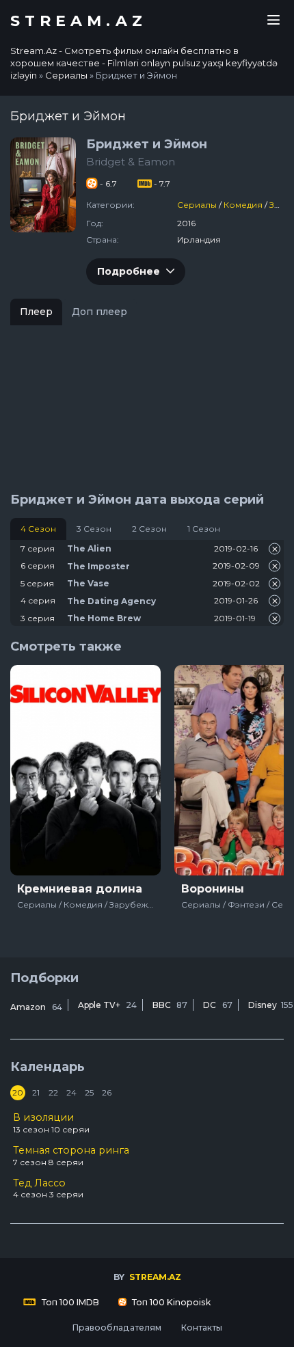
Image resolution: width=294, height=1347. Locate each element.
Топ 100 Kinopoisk (170, 1302)
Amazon (36, 1007)
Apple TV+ (107, 1005)
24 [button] (71, 1092)
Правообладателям (116, 1327)
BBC (169, 1005)
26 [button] (106, 1092)
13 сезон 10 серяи (51, 1122)
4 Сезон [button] (38, 528)
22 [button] (53, 1092)
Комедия (243, 205)
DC (217, 1005)
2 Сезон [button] (149, 528)
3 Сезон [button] (94, 528)
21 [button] (36, 1092)
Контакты (201, 1327)
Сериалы (197, 205)
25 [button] (89, 1092)
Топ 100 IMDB (69, 1302)
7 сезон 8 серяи (71, 1155)
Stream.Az (78, 21)
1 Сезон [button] (203, 528)
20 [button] (17, 1092)
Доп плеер (99, 311)
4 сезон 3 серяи (48, 1188)
